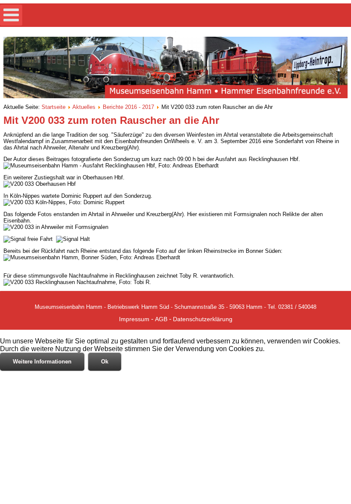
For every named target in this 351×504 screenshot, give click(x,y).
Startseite (53, 107)
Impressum (134, 319)
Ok (104, 361)
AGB (161, 319)
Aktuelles (83, 107)
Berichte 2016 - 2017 (128, 107)
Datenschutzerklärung (202, 319)
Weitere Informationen (42, 361)
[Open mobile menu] (11, 15)
